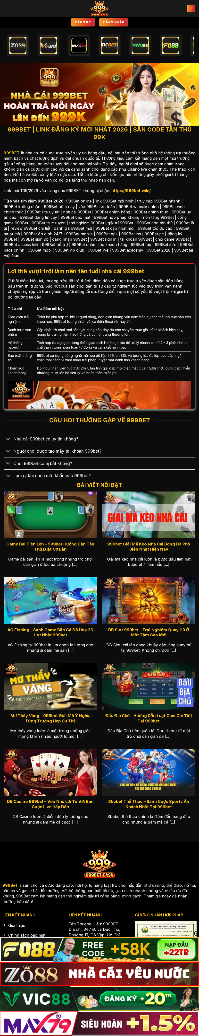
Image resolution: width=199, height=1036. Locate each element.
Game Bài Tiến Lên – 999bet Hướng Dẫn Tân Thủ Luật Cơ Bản (50, 547)
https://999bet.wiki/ (131, 190)
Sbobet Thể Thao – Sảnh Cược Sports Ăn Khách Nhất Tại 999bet (148, 804)
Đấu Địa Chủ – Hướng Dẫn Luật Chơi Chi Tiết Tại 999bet (148, 718)
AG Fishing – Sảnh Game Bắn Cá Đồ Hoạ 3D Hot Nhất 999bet (50, 632)
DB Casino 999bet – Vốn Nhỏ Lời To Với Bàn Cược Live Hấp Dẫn (50, 804)
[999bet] (99, 8)
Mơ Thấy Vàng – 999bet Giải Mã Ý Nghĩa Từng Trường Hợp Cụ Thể (50, 718)
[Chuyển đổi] (8, 439)
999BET (12, 152)
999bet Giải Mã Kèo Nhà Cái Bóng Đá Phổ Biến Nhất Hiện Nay (148, 547)
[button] (191, 9)
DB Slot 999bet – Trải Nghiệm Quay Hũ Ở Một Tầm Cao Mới (148, 632)
